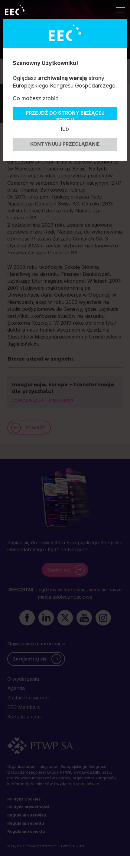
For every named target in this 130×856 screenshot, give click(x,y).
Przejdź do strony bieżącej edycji (65, 115)
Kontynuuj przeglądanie (65, 144)
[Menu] (120, 9)
